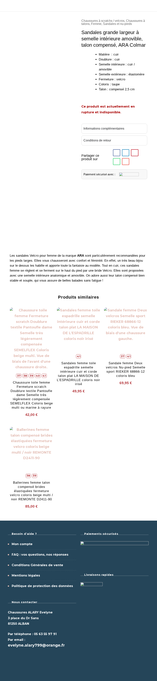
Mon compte (22, 544)
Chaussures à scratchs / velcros (102, 20)
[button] (116, 152)
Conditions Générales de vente (37, 565)
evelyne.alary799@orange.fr (36, 645)
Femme (96, 23)
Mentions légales (26, 575)
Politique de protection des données (42, 586)
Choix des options (31, 358)
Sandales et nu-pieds (117, 23)
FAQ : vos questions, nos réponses (40, 554)
